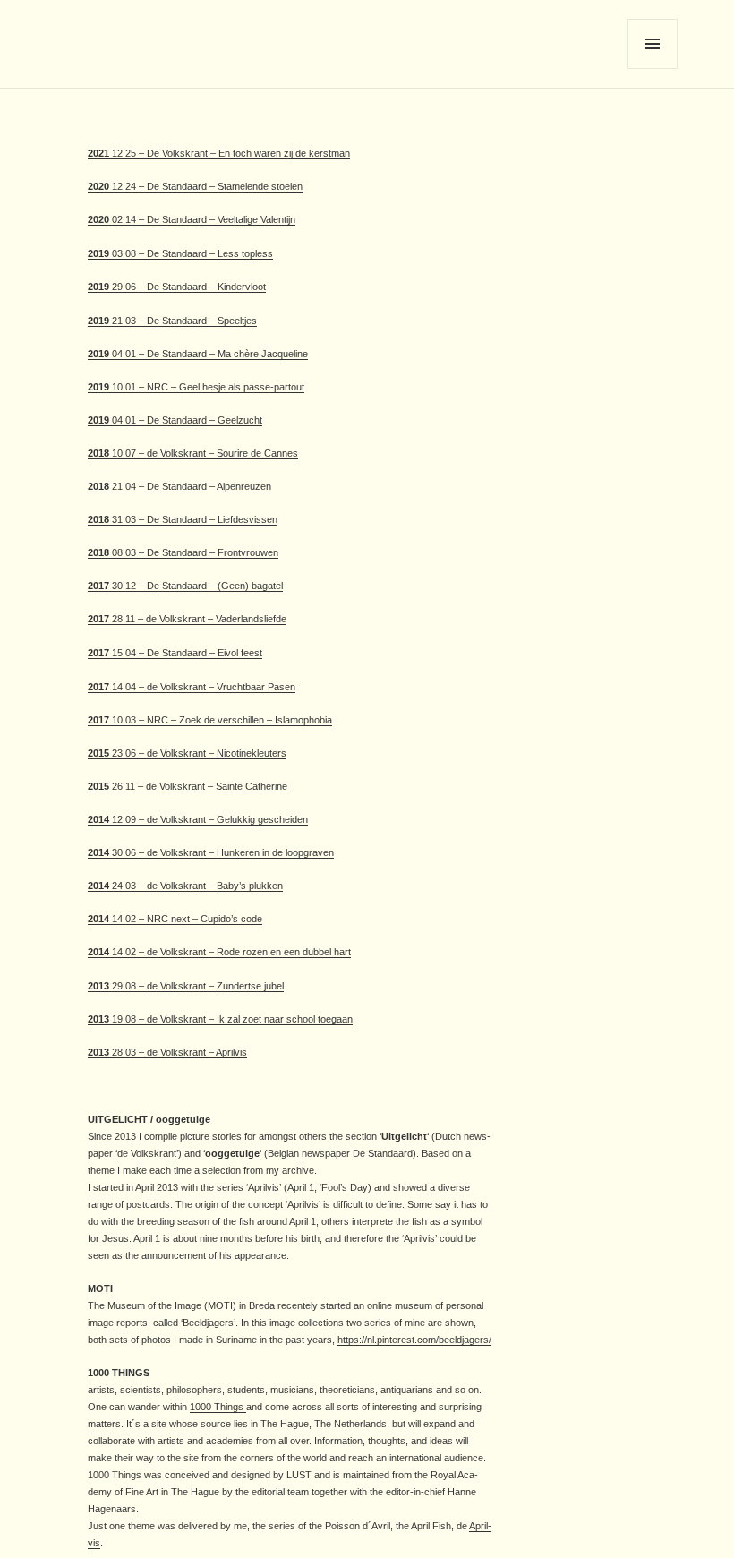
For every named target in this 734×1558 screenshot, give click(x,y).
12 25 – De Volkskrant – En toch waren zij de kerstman (219, 153)
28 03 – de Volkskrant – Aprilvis (178, 1052)
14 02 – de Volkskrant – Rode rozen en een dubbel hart (219, 951)
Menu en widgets (653, 68)
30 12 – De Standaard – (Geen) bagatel (196, 585)
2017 (98, 585)
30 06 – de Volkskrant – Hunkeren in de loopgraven (221, 852)
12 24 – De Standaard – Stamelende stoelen (195, 186)
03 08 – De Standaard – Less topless (191, 253)
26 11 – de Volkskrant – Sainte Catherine (198, 786)
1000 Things (218, 1406)
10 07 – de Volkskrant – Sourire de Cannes (203, 453)
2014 (98, 819)
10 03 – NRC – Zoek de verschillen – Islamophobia (210, 720)
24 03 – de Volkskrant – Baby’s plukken (196, 885)
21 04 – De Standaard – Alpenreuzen (190, 486)
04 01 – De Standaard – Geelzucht (185, 420)
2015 (98, 753)
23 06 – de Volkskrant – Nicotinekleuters (197, 753)
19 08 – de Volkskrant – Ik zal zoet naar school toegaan (231, 1019)
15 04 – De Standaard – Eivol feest (185, 652)
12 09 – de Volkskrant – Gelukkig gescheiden (208, 819)
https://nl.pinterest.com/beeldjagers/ (414, 1339)
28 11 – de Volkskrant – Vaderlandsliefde (197, 618)
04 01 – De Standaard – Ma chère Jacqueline (208, 353)
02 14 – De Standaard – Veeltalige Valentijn (191, 219)
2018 (98, 453)
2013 (98, 985)
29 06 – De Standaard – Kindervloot (177, 286)
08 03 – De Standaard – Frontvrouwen (193, 552)
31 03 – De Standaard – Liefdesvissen (194, 519)
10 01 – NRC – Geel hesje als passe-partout (196, 386)
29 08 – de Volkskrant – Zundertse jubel (196, 985)
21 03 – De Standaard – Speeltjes (172, 320)
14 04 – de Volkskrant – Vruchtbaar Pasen (202, 686)
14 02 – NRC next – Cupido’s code (185, 918)
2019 (98, 253)
